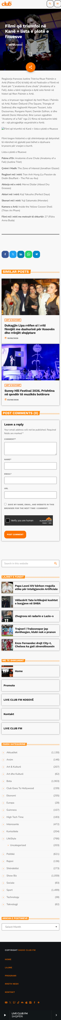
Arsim (10, 759)
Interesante (13, 824)
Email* (8, 474)
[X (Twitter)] (10, 1003)
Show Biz (12, 875)
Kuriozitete (12, 831)
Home (19, 671)
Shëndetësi (13, 868)
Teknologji (12, 904)
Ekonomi (11, 795)
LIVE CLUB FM (13, 728)
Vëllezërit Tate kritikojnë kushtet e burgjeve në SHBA (36, 602)
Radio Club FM (27, 950)
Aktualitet (12, 752)
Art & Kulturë (13, 320)
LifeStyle (11, 838)
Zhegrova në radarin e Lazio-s (34, 616)
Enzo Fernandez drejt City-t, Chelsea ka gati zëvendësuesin (34, 645)
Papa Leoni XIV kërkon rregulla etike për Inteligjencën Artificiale (36, 587)
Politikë (10, 854)
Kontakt (9, 714)
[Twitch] (14, 1003)
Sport (10, 890)
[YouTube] (6, 1003)
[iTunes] (26, 1003)
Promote (9, 685)
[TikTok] (18, 1003)
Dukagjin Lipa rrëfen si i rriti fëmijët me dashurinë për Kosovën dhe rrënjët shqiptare (29, 329)
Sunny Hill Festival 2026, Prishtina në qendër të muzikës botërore (29, 392)
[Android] (38, 1003)
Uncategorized (18, 845)
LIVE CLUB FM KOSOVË (19, 699)
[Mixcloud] (22, 1003)
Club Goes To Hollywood (20, 788)
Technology (13, 897)
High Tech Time (15, 817)
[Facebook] (34, 1003)
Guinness (12, 810)
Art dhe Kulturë (15, 774)
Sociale (10, 883)
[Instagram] (30, 1003)
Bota (9, 781)
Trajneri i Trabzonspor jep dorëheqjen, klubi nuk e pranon (35, 630)
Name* (7, 459)
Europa (10, 803)
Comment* (10, 439)
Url (6, 488)
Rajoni (10, 861)
